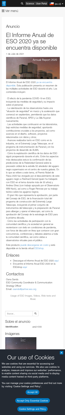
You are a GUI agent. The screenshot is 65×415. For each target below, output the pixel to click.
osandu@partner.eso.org (24, 289)
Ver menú (11, 11)
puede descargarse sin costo (34, 245)
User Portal (41, 3)
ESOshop (39, 248)
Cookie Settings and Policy (32, 409)
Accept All (32, 392)
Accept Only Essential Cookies (32, 400)
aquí (56, 260)
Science (30, 3)
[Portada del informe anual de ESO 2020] (33, 68)
